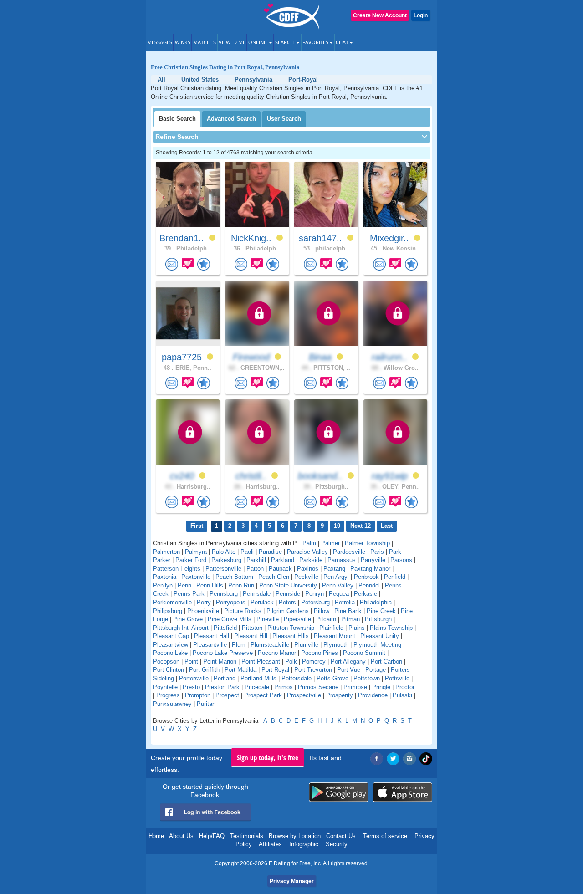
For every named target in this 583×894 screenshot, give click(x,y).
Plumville (306, 644)
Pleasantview (170, 644)
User (284, 118)
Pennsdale (257, 593)
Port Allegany (348, 661)
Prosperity (339, 695)
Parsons (401, 560)
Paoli (247, 551)
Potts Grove (332, 678)
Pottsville (397, 678)
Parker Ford (190, 560)
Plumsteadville (270, 644)
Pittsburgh (378, 619)
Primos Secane (318, 687)
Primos (283, 687)
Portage (375, 669)
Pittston (252, 627)
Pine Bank (348, 611)
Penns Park (189, 593)
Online (258, 42)
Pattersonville (223, 568)
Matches (204, 42)
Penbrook (366, 576)
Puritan (206, 703)
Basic (177, 118)
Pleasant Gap (171, 636)
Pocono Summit (364, 652)
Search (285, 42)
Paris (377, 551)
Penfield (394, 576)
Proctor (404, 687)
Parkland (282, 560)
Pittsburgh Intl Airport (181, 627)
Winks (182, 42)
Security (337, 844)
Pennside (288, 593)
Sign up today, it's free (267, 757)
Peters (287, 602)
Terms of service (385, 836)
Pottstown (366, 678)
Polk (291, 661)
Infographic (303, 844)
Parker (161, 560)
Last (387, 525)
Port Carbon (386, 661)
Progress (168, 695)
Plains (356, 627)
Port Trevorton (313, 669)
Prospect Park (263, 695)
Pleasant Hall (211, 636)
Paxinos (307, 568)
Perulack (262, 602)
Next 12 (360, 525)
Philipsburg (167, 611)
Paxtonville (195, 576)
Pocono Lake (170, 652)
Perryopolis (230, 602)
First (196, 525)
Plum (238, 644)
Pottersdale (296, 678)
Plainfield (331, 627)
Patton (255, 568)
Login (421, 15)
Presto (191, 687)
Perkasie (365, 593)
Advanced (231, 118)
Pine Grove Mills (229, 619)
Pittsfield (225, 627)
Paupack (280, 568)
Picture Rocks (242, 611)
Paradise (270, 551)
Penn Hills (209, 585)
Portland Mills (258, 678)
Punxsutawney (172, 703)
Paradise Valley (307, 551)
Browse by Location (295, 836)
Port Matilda (240, 669)
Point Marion (219, 661)
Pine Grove (188, 619)
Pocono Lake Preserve (223, 652)
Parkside (310, 560)
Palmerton (166, 551)
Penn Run (241, 585)
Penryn (314, 593)
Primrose (355, 687)
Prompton (197, 695)
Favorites (315, 42)
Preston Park (222, 687)
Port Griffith (204, 669)
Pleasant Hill (250, 636)
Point (191, 661)
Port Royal (275, 669)
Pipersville (297, 619)
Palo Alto (223, 551)
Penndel (369, 585)
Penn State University (288, 585)
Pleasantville (210, 644)
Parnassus (341, 560)
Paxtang (334, 568)
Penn (184, 585)
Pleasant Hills (290, 636)
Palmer (330, 543)
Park (395, 551)
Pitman (350, 619)
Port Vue (348, 669)
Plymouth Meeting (377, 644)
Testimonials (246, 836)
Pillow (321, 611)
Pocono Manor (277, 652)
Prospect (227, 695)
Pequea (339, 593)
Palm (309, 543)
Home (156, 836)
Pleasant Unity (379, 636)
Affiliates (270, 844)
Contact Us (341, 836)
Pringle (381, 687)
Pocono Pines (319, 652)
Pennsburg (224, 593)
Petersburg (315, 602)
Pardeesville (349, 551)
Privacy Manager (292, 881)
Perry (204, 602)
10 (337, 525)
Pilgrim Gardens (287, 611)
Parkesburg (226, 560)
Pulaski (402, 695)
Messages (159, 42)
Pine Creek (381, 611)
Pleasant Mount (334, 636)
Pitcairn (326, 619)
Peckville (306, 576)
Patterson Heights (176, 568)
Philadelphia (376, 602)
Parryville (373, 560)
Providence (373, 695)
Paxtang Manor (370, 568)
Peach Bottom (234, 576)
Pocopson (166, 661)
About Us (181, 836)
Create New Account (380, 15)
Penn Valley (337, 585)
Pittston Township (290, 627)
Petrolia (345, 602)
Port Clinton (168, 669)
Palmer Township (367, 543)
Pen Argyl (336, 576)
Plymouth (335, 644)
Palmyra (196, 551)
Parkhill (256, 560)
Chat (342, 42)
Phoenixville (203, 611)
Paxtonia (164, 576)
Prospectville (304, 695)
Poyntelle (165, 687)
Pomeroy (314, 661)
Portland (224, 678)
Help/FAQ (212, 836)
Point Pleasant (260, 661)
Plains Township (391, 627)
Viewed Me (232, 42)
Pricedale (257, 687)
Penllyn (163, 585)
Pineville (267, 619)
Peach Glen (273, 576)
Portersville (194, 678)
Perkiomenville (172, 602)
